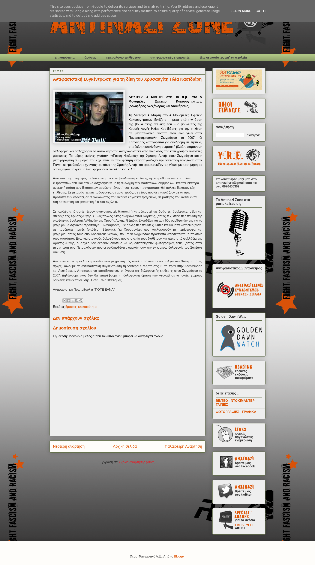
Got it (260, 11)
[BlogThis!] (68, 300)
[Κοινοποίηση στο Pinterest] (81, 300)
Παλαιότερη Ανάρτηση (183, 446)
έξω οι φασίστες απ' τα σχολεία (223, 57)
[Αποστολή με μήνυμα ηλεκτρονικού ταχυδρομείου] (64, 300)
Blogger (179, 556)
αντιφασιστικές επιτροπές (170, 57)
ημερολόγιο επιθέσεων (123, 57)
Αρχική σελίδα (125, 446)
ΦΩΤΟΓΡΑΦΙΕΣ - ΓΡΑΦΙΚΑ (236, 412)
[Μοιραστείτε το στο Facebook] (77, 300)
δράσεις (90, 57)
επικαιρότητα (65, 57)
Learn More (241, 11)
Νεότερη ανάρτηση (69, 446)
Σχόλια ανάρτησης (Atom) (137, 462)
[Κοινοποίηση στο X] (72, 300)
